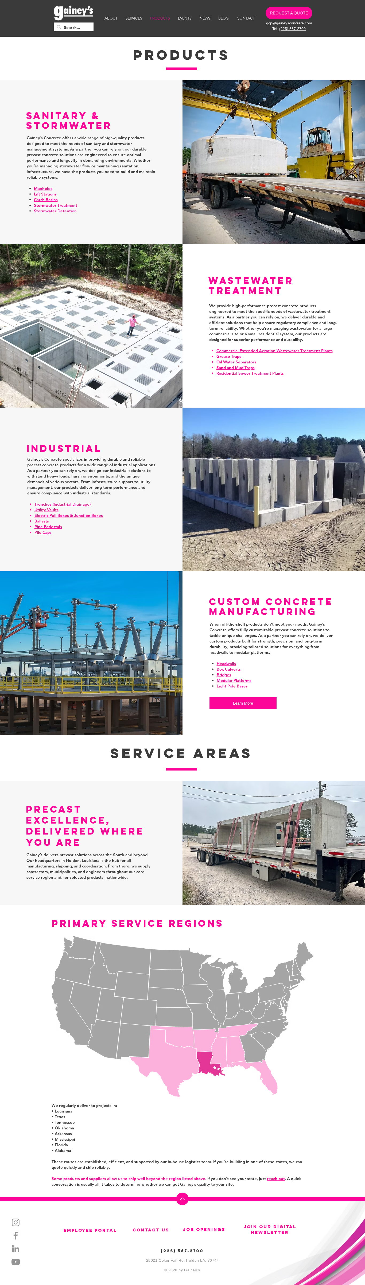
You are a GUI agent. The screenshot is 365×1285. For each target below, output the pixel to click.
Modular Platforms (234, 680)
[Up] (182, 1199)
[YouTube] (15, 1262)
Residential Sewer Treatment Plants (250, 373)
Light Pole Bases (232, 686)
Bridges (224, 674)
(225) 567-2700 (292, 29)
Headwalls (226, 663)
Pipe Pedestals (48, 526)
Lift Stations (45, 194)
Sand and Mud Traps (235, 367)
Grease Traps (228, 356)
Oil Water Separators (236, 362)
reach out (276, 1178)
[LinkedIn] (15, 1248)
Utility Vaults (46, 509)
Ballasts (41, 521)
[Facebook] (15, 1235)
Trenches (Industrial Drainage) (62, 504)
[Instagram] (15, 1222)
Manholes (43, 188)
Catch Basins (46, 199)
